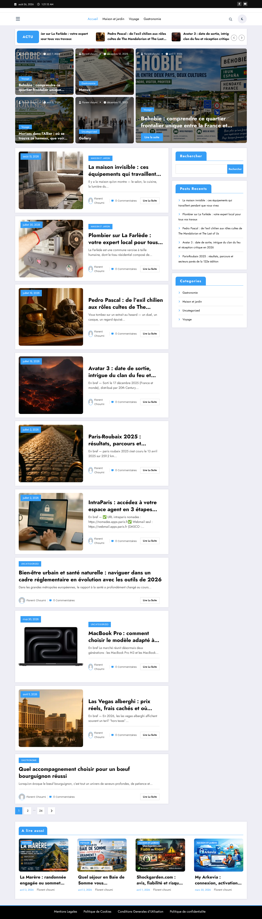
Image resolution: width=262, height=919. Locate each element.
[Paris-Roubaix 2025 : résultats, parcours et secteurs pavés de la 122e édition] (51, 453)
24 (40, 811)
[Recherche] (230, 19)
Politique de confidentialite (188, 911)
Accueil (93, 19)
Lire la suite (152, 137)
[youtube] (245, 4)
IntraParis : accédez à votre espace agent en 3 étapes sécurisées (122, 506)
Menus (84, 90)
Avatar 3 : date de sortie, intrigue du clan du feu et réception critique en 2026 (175, 36)
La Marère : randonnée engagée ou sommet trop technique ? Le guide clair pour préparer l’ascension (43, 880)
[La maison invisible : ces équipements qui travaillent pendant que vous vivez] (191, 95)
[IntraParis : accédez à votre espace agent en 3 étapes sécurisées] (51, 521)
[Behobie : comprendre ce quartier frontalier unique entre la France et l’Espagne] (44, 71)
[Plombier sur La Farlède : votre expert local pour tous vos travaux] (51, 248)
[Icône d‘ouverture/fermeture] (17, 19)
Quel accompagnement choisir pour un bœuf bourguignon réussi (74, 772)
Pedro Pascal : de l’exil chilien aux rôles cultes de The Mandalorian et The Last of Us (102, 36)
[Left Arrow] (234, 38)
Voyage (134, 19)
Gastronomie (152, 19)
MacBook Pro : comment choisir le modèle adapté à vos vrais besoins (121, 637)
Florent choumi (29, 54)
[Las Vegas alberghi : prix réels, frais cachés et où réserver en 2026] (51, 718)
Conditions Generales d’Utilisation (140, 911)
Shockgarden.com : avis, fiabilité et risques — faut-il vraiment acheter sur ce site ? (160, 880)
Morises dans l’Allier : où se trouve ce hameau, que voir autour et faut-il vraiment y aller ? (41, 136)
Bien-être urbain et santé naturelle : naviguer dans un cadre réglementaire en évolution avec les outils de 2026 (90, 576)
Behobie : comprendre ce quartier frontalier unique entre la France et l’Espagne (42, 87)
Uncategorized (89, 131)
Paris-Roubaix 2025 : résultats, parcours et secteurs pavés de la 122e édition (121, 440)
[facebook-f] (239, 4)
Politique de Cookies (97, 911)
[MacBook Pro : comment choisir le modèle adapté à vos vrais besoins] (51, 646)
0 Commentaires (126, 201)
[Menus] (104, 71)
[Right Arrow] (242, 38)
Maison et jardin (113, 19)
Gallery (85, 138)
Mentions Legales (65, 911)
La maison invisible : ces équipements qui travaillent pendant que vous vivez (188, 122)
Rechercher (191, 156)
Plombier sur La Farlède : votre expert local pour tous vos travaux (123, 239)
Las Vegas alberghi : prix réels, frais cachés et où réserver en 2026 (119, 705)
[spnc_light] (242, 18)
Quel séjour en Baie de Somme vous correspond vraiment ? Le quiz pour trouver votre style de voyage (101, 880)
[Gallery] (104, 119)
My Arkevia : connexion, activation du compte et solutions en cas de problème (217, 880)
